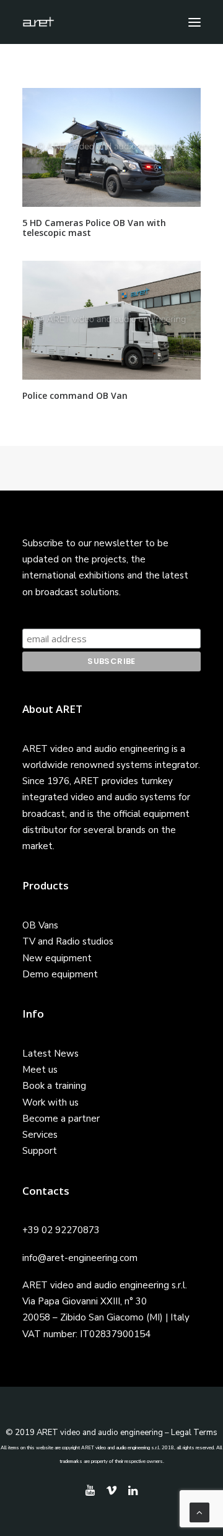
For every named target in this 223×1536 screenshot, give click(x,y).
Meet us (40, 1069)
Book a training (54, 1086)
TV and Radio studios (67, 941)
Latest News (50, 1053)
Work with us (50, 1102)
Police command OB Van (75, 395)
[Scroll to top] (199, 1512)
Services (40, 1134)
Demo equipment (60, 974)
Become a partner (61, 1118)
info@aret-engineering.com (80, 1258)
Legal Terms (194, 1432)
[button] (194, 22)
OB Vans (40, 925)
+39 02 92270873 (61, 1230)
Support (39, 1151)
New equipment (57, 958)
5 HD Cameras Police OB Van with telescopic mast (94, 228)
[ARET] (38, 22)
